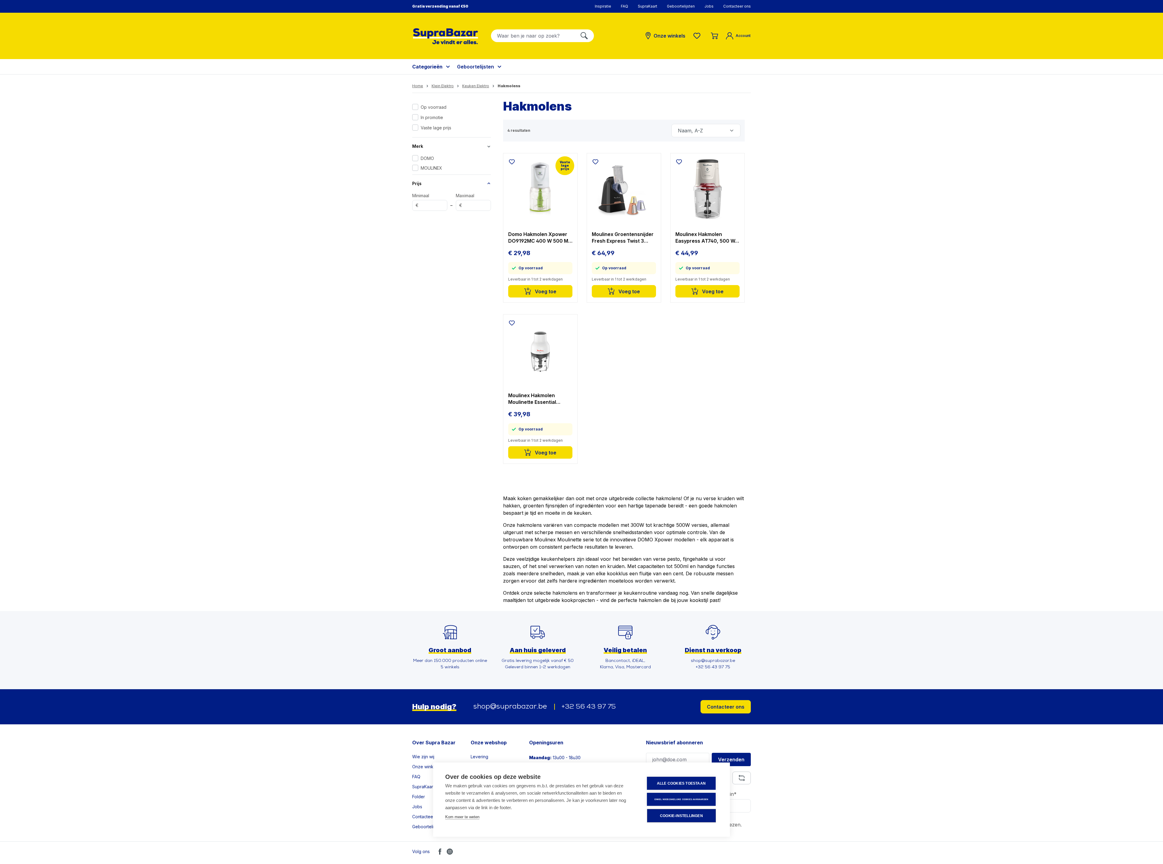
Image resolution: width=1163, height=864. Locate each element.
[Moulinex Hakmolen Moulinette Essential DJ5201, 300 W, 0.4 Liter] (540, 350)
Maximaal (465, 200)
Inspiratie (603, 6)
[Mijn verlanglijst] (698, 35)
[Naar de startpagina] (445, 36)
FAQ (624, 6)
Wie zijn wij (423, 756)
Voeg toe (545, 291)
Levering (479, 756)
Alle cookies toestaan (681, 783)
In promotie (432, 117)
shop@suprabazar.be (510, 706)
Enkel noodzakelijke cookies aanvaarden (681, 799)
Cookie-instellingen (681, 816)
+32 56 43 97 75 (589, 706)
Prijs (417, 183)
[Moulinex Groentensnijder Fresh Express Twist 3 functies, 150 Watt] (624, 189)
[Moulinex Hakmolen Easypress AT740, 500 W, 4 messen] (707, 189)
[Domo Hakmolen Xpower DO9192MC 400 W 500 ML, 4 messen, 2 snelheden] (540, 189)
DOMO (427, 158)
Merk (417, 146)
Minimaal (420, 200)
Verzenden (731, 759)
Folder (418, 796)
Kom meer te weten (462, 817)
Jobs (709, 6)
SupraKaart (647, 6)
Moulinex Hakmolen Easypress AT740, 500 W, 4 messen (705, 237)
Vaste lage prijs (436, 127)
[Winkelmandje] (714, 35)
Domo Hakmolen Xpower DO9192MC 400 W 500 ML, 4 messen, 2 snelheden (540, 237)
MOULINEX (431, 168)
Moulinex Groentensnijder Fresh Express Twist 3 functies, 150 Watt (623, 237)
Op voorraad (433, 107)
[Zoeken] (584, 35)
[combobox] (533, 35)
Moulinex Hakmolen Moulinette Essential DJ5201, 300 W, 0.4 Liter (537, 398)
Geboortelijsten (681, 6)
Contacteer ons (737, 6)
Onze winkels (425, 766)
